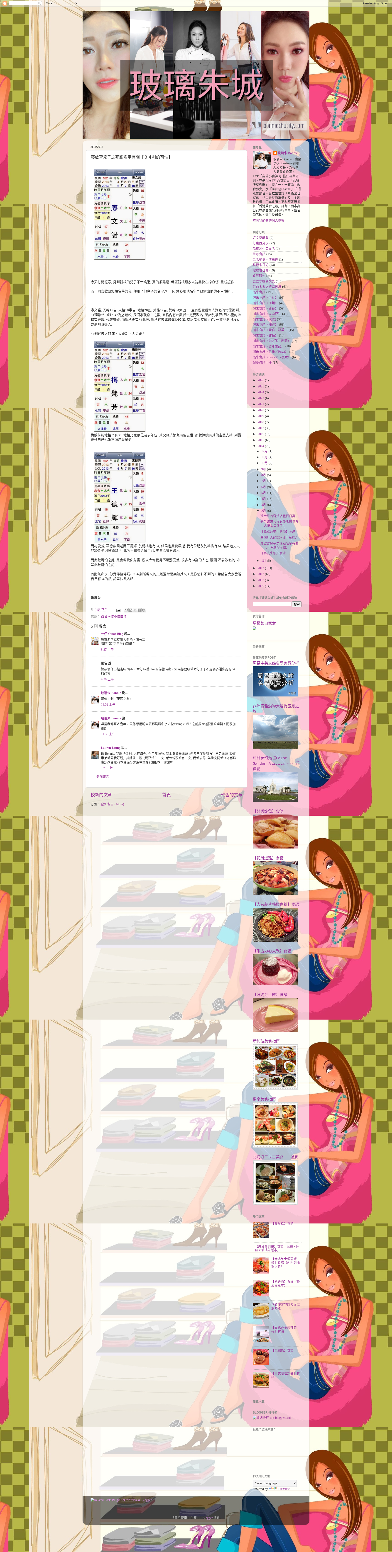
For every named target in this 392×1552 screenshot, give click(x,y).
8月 (264, 475)
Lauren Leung (110, 747)
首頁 (166, 795)
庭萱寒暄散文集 (264, 281)
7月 (264, 481)
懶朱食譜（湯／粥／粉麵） (272, 341)
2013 (261, 568)
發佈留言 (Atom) (112, 804)
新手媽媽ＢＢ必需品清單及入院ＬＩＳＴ (279, 523)
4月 (264, 498)
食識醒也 (259, 276)
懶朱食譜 (259, 292)
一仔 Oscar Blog (112, 634)
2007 (261, 580)
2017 (261, 428)
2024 (261, 392)
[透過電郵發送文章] (118, 610)
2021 (261, 404)
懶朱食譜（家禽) (264, 319)
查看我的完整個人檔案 (268, 220)
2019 (261, 416)
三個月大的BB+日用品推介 (279, 537)
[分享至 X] (135, 610)
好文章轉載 (261, 237)
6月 (264, 487)
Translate (284, 1489)
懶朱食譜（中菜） (265, 297)
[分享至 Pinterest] (143, 610)
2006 (261, 586)
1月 (264, 560)
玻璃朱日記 (261, 265)
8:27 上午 (107, 649)
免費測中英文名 (264, 248)
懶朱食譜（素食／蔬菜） (270, 330)
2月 (264, 510)
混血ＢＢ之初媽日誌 (267, 286)
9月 (264, 469)
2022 (261, 398)
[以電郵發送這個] (126, 610)
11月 (265, 457)
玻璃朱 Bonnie (111, 693)
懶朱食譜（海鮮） (265, 324)
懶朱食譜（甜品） (265, 335)
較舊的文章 (232, 795)
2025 (261, 386)
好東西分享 (261, 243)
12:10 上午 (108, 768)
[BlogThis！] (130, 610)
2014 (261, 446)
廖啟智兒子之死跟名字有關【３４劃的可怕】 (279, 545)
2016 (261, 434)
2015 (261, 440)
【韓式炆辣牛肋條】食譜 (277, 531)
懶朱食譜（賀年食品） (268, 346)
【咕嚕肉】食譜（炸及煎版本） (285, 1283)
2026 (261, 380)
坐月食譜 (259, 254)
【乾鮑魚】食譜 (282, 1350)
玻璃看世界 (261, 270)
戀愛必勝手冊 (262, 362)
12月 (265, 451)
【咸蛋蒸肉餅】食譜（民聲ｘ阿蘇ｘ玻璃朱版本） (277, 1248)
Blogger (208, 1518)
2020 (261, 410)
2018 (261, 422)
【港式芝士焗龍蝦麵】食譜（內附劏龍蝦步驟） (285, 1262)
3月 (264, 505)
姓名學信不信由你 (114, 616)
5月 (264, 493)
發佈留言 (102, 776)
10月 (265, 463)
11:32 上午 (108, 704)
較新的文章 (101, 795)
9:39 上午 (107, 679)
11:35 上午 (108, 734)
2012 (261, 574)
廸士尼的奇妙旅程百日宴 (277, 516)
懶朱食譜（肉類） (265, 303)
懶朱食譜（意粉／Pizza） (270, 351)
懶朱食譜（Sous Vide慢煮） (272, 357)
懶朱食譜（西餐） (265, 308)
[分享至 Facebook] (139, 610)
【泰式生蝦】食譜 (273, 553)
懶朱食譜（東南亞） (267, 314)
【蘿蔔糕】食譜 (282, 1223)
